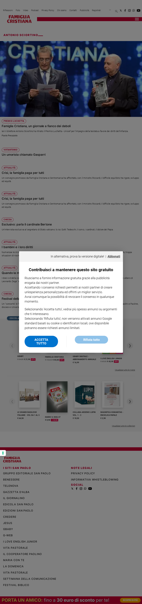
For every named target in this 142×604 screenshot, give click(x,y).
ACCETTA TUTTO (41, 341)
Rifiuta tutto (91, 339)
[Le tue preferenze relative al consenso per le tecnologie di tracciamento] (3, 453)
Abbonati (114, 256)
